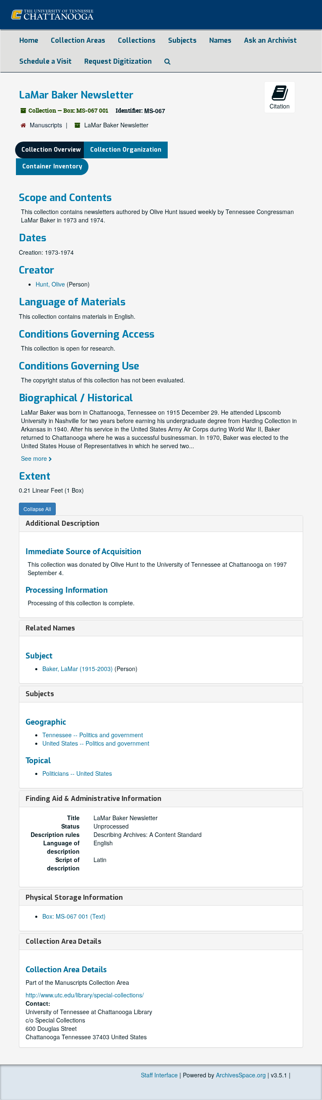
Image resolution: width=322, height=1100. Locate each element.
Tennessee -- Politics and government (92, 735)
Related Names (50, 628)
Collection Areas (78, 40)
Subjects (182, 40)
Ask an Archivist (270, 40)
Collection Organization (125, 150)
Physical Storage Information (74, 897)
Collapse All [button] (37, 508)
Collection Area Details (63, 941)
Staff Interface (159, 1075)
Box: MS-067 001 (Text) (74, 916)
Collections (137, 40)
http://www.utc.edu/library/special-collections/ (85, 995)
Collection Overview (51, 150)
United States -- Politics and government (95, 743)
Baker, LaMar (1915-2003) (77, 668)
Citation (280, 106)
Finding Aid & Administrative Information (93, 798)
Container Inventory (52, 166)
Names (220, 40)
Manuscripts (46, 125)
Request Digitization (118, 61)
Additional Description (62, 523)
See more (35, 458)
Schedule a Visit (45, 61)
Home (28, 40)
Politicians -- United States (77, 773)
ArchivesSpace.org (241, 1075)
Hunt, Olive (50, 284)
